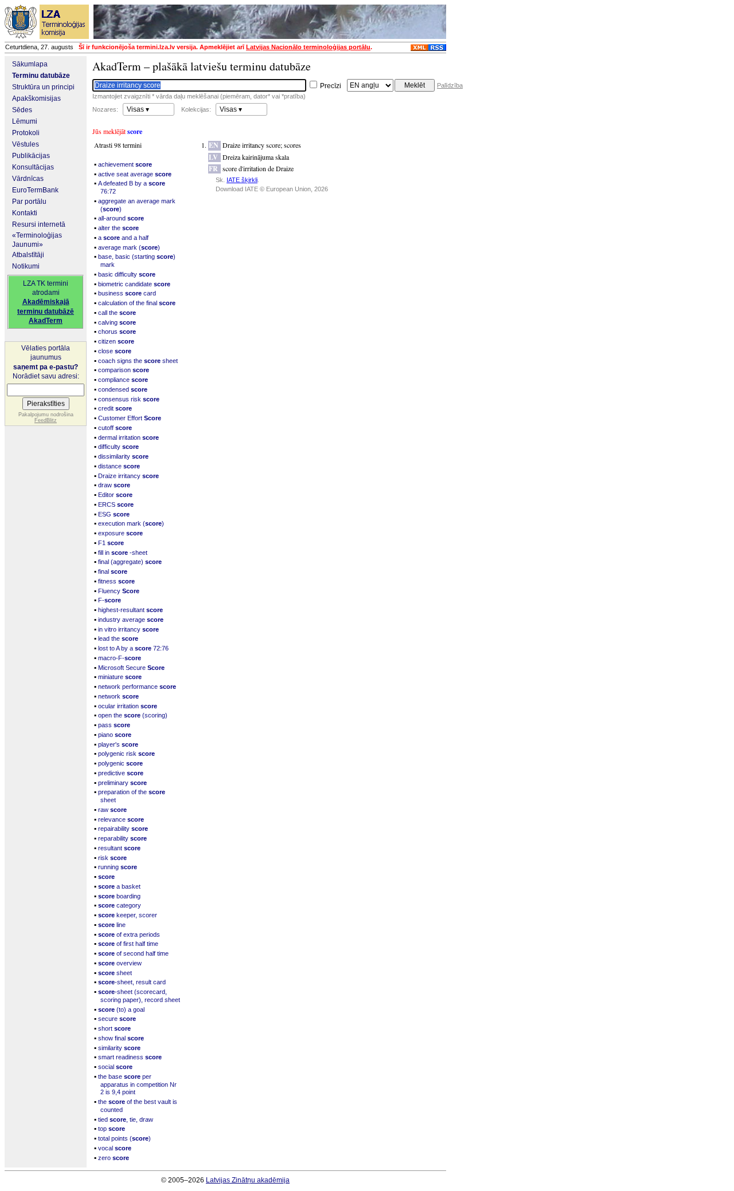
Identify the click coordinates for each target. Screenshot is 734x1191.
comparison (123, 369)
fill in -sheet (122, 552)
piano (114, 734)
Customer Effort (129, 418)
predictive (120, 773)
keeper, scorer (127, 915)
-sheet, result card (132, 982)
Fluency (118, 590)
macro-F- (119, 657)
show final (121, 1038)
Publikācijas (31, 156)
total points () (124, 1138)
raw (112, 809)
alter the (118, 227)
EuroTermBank (35, 190)
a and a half (123, 237)
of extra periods (129, 934)
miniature (120, 676)
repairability (123, 828)
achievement (125, 164)
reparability (122, 838)
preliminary (122, 782)
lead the (118, 638)
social (115, 1066)
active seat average (134, 174)
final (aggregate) (130, 561)
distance (119, 466)
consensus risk (128, 399)
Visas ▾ (138, 109)
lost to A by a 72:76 (133, 648)
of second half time (133, 953)
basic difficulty (126, 274)
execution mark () (131, 523)
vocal (114, 1148)
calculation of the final (136, 302)
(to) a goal (121, 1009)
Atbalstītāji (28, 255)
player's (118, 744)
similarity (119, 1047)
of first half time (128, 943)
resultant (119, 848)
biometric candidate (134, 284)
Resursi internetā (38, 224)
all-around (121, 218)
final (112, 571)
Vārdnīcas (28, 179)
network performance (137, 686)
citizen (116, 341)
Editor (115, 494)
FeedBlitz (45, 420)
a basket (119, 886)
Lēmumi (24, 121)
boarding (119, 896)
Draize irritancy (128, 475)
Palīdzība (450, 85)
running (117, 866)
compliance (123, 379)
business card (127, 293)
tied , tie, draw (125, 1119)
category (119, 905)
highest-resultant (130, 609)
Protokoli (26, 133)
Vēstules (25, 144)
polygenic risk (126, 753)
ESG (114, 514)
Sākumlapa (30, 64)
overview (120, 963)
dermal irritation (128, 437)
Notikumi (26, 266)
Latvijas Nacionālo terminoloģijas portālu (308, 47)
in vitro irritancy (128, 629)
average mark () (129, 247)
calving (117, 322)
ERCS (116, 504)
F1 (111, 542)
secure (117, 1018)
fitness (116, 581)
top (111, 1128)
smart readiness (130, 1057)
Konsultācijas (33, 167)
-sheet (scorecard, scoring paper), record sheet (139, 995)
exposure (120, 533)
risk (112, 857)
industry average (130, 619)
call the (117, 312)
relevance (121, 819)
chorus (117, 331)
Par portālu (29, 202)
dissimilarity (123, 456)
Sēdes (22, 110)
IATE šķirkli (242, 179)
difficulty (118, 446)
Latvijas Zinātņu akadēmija (248, 1180)
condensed (122, 389)
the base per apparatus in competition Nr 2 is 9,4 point (137, 1084)
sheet (115, 972)
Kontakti (24, 213)
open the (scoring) (132, 715)
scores (292, 144)
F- (109, 600)
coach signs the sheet (138, 360)
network (118, 696)
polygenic (120, 763)
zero (113, 1157)
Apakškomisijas (36, 98)
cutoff (115, 427)
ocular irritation (127, 706)
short (114, 1028)
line (112, 924)
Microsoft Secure (131, 667)
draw (114, 485)
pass (114, 724)
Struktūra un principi (43, 87)
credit (115, 408)
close (114, 351)
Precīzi (330, 86)
